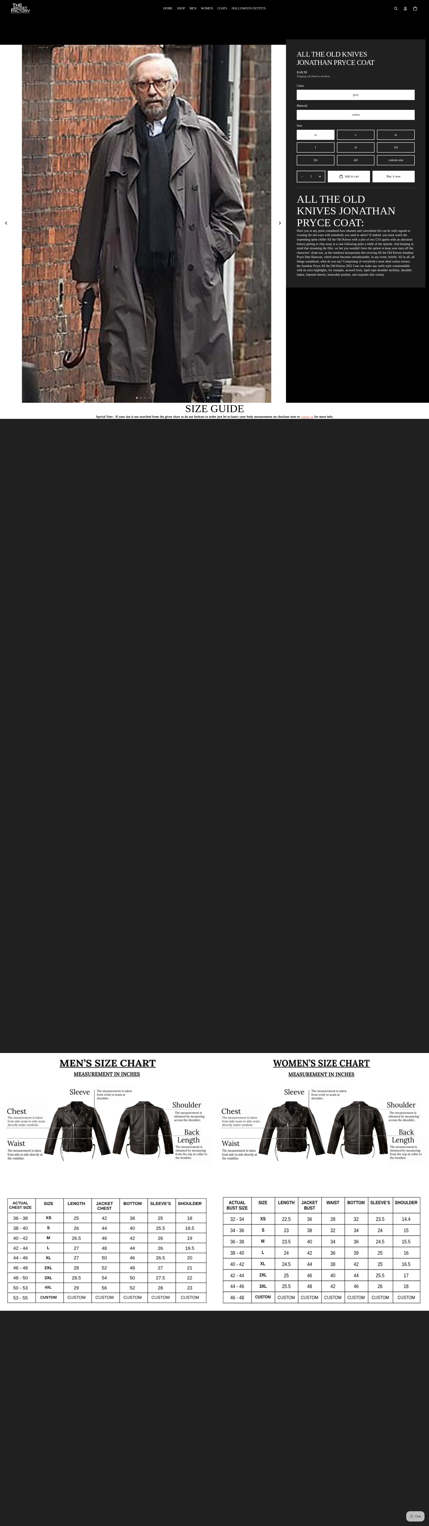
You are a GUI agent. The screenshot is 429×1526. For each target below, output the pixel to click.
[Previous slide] (5, 224)
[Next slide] (281, 224)
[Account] (405, 8)
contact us (307, 416)
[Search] (396, 8)
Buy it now (394, 176)
